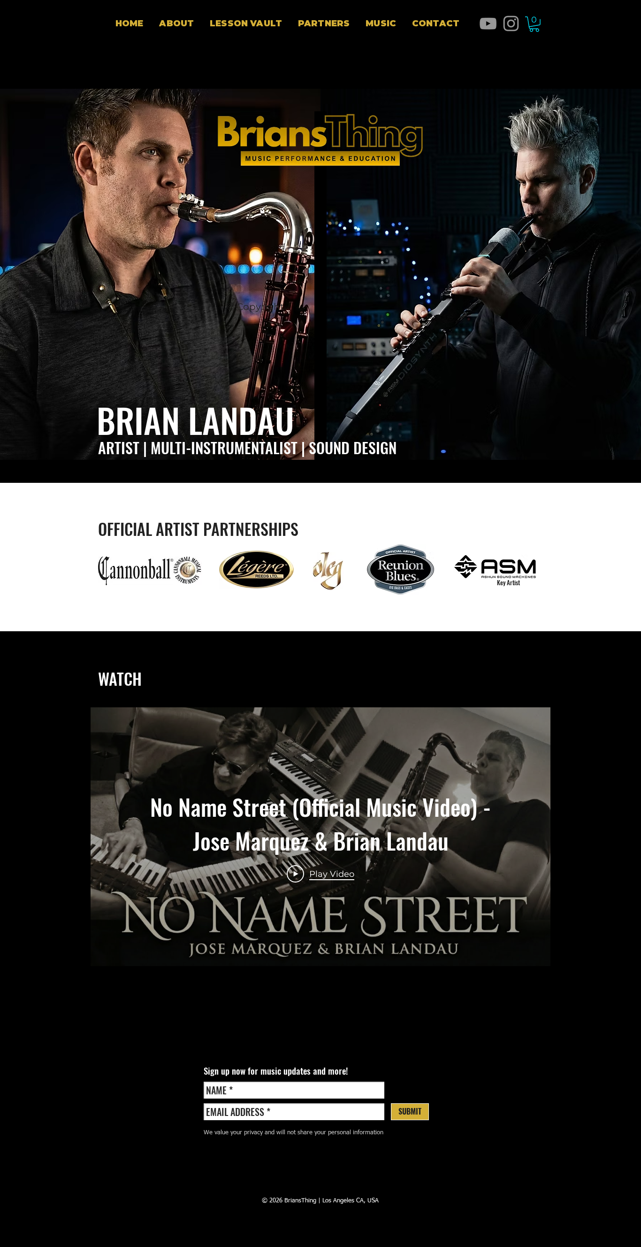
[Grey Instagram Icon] (511, 23)
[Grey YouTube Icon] (488, 23)
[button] (246, 23)
